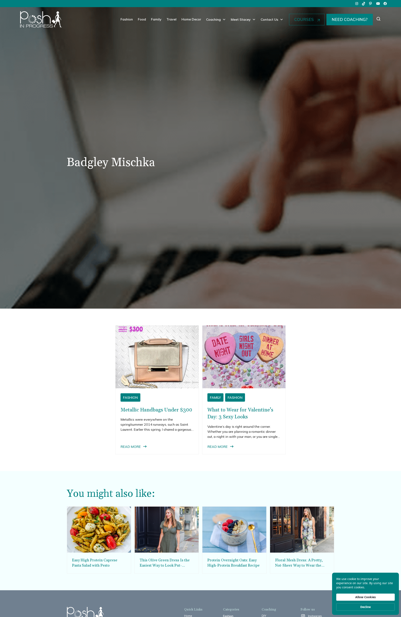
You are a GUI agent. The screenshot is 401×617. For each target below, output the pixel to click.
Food (142, 19)
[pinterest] (371, 3)
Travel (171, 19)
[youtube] (378, 3)
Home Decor (191, 19)
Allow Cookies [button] (365, 597)
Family (156, 19)
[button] (216, 19)
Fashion (127, 19)
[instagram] (357, 3)
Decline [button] (365, 607)
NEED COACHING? (350, 19)
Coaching (213, 19)
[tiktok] (364, 3)
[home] (41, 19)
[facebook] (385, 3)
